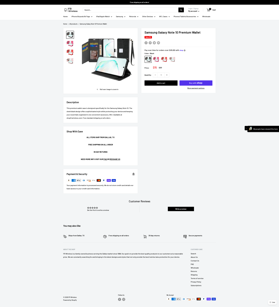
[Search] (181, 10)
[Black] (148, 59)
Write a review (180, 209)
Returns (194, 271)
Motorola (132, 16)
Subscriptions (196, 285)
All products (73, 24)
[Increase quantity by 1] (167, 75)
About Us (194, 257)
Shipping (194, 275)
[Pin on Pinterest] (150, 42)
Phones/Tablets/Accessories (185, 16)
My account (193, 11)
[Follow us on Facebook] (119, 299)
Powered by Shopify (70, 300)
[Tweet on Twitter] (154, 42)
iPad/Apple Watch (103, 16)
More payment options (195, 88)
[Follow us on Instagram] (123, 299)
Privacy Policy (196, 282)
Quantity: (148, 75)
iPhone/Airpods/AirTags (80, 16)
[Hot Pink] (156, 59)
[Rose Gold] (172, 59)
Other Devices (147, 16)
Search (193, 254)
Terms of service (197, 278)
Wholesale (206, 16)
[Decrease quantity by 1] (155, 75)
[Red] (164, 59)
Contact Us (195, 261)
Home (65, 16)
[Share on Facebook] (146, 42)
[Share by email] (158, 42)
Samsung (119, 16)
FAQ (105, 159)
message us (115, 159)
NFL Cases (163, 16)
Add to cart (161, 83)
